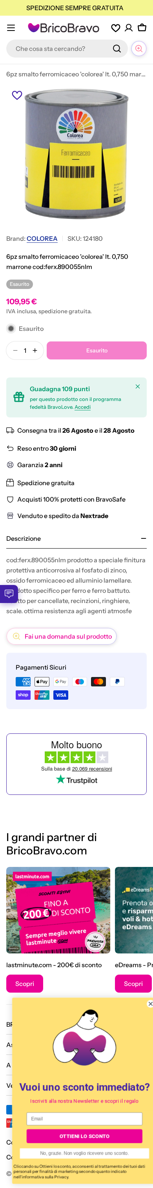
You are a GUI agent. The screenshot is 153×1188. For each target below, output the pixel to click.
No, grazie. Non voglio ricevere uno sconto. (76, 1153)
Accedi (83, 407)
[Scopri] (58, 910)
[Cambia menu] (11, 27)
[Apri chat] (139, 48)
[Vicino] (138, 386)
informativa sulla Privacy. (37, 1176)
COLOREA (42, 238)
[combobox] (67, 49)
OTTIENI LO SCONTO (76, 1136)
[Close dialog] (142, 1004)
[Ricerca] (117, 48)
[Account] (128, 27)
